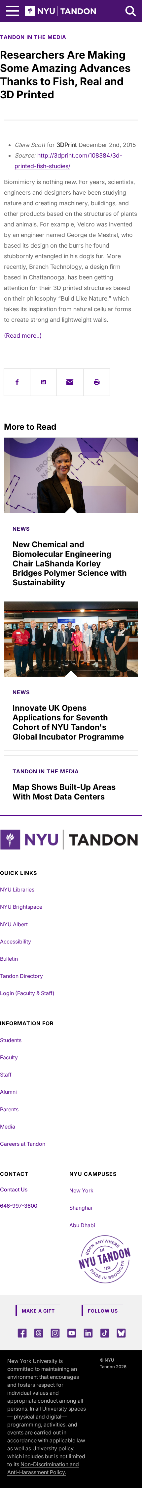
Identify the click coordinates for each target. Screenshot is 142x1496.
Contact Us (13, 1189)
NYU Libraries (17, 889)
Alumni (8, 1091)
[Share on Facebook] (17, 382)
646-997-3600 (18, 1205)
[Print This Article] (96, 382)
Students (10, 1040)
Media (7, 1126)
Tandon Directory (21, 976)
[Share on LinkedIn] (43, 382)
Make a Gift (38, 1311)
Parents (9, 1109)
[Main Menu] (12, 11)
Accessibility (15, 941)
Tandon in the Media (33, 37)
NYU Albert (14, 924)
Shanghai (80, 1207)
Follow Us (103, 1311)
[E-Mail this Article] (69, 382)
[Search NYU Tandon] (131, 12)
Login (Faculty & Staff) (27, 993)
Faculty (9, 1057)
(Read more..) (23, 335)
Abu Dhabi (82, 1225)
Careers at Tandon (22, 1143)
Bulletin (9, 958)
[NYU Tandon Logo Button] (69, 839)
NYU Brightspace (21, 906)
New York (81, 1190)
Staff (6, 1074)
